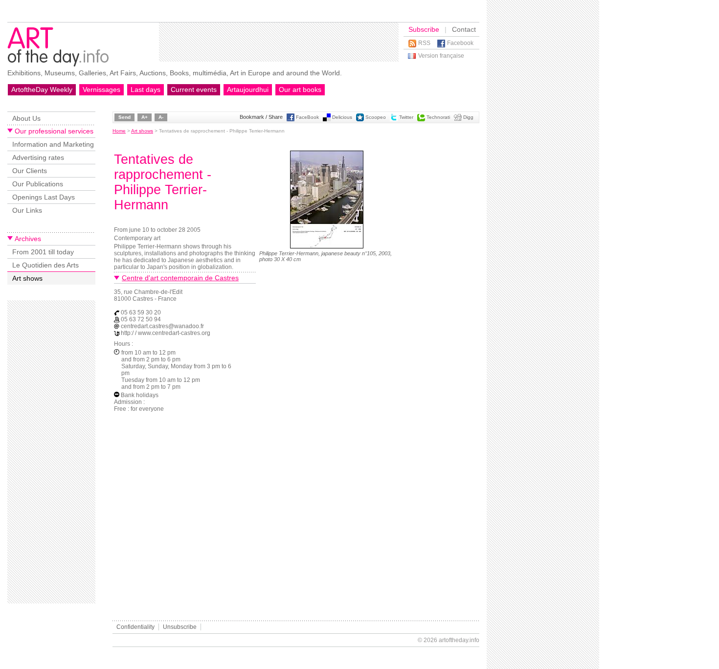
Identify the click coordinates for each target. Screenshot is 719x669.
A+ (144, 117)
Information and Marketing (53, 144)
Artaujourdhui (248, 89)
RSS (424, 43)
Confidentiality (135, 627)
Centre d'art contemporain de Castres (180, 278)
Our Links (27, 210)
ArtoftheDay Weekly (41, 89)
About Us (26, 118)
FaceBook (307, 117)
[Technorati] (421, 119)
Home (119, 131)
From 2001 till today (43, 252)
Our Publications (37, 184)
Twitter (406, 117)
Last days (145, 89)
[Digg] (458, 119)
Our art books (300, 89)
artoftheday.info (459, 640)
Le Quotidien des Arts (45, 265)
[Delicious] (327, 119)
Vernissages (101, 89)
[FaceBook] (290, 119)
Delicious (342, 117)
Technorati (438, 117)
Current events (194, 89)
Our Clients (29, 171)
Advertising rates (38, 157)
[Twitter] (394, 119)
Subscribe (423, 29)
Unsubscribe (180, 627)
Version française (441, 55)
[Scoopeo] (360, 119)
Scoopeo (375, 117)
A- (160, 117)
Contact (464, 29)
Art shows (27, 278)
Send (124, 117)
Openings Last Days (43, 197)
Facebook (460, 43)
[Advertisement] (278, 42)
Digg (468, 117)
